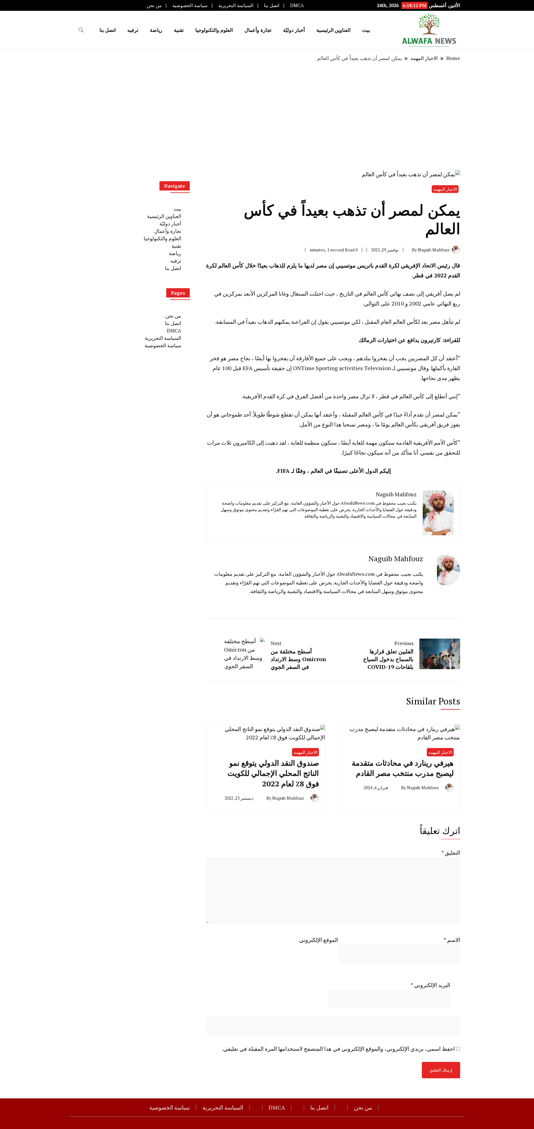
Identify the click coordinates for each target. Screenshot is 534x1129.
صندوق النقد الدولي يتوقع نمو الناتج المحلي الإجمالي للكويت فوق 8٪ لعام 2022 (273, 773)
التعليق (450, 852)
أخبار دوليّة (294, 30)
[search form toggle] (81, 30)
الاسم (451, 939)
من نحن (154, 5)
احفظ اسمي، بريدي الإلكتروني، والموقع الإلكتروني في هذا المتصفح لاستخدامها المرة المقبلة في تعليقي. (338, 1048)
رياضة (156, 30)
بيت (366, 30)
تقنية (179, 30)
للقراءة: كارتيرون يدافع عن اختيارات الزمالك (409, 340)
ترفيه (132, 30)
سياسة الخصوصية (190, 5)
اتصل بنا (271, 5)
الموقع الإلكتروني (318, 939)
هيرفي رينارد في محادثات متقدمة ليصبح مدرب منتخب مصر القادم (403, 768)
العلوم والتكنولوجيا (214, 30)
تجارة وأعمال (257, 30)
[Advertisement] (267, 116)
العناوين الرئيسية (333, 30)
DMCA (297, 5)
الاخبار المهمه (445, 189)
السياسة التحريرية (235, 5)
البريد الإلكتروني (430, 985)
